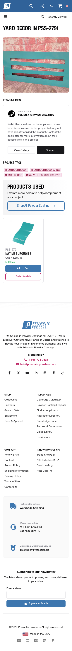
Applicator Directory (48, 416)
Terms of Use (12, 482)
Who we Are (11, 455)
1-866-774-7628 (38, 360)
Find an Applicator (47, 411)
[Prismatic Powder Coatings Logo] (7, 6)
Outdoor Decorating (47, 169)
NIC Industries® (46, 460)
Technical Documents (49, 427)
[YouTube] (27, 373)
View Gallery (21, 150)
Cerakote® (43, 466)
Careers (9, 487)
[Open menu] (5, 17)
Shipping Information (16, 471)
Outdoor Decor (17, 169)
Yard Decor (15, 174)
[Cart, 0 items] (64, 6)
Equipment (10, 416)
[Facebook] (9, 373)
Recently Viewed (57, 16)
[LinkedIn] (36, 373)
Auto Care (43, 471)
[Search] (31, 6)
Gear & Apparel (13, 421)
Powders (9, 405)
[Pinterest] (53, 373)
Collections (10, 400)
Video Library (44, 432)
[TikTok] (62, 373)
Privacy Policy (12, 476)
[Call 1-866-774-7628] (51, 6)
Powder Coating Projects (51, 405)
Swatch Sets (11, 411)
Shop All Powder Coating (33, 206)
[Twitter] (18, 373)
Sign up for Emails (38, 603)
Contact (50, 150)
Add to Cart (23, 268)
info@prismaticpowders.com (38, 364)
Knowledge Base (47, 421)
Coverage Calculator (49, 400)
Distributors (43, 437)
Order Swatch (23, 276)
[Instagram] (45, 373)
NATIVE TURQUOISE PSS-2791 (44, 174)
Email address (13, 588)
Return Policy (12, 466)
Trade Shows (44, 455)
